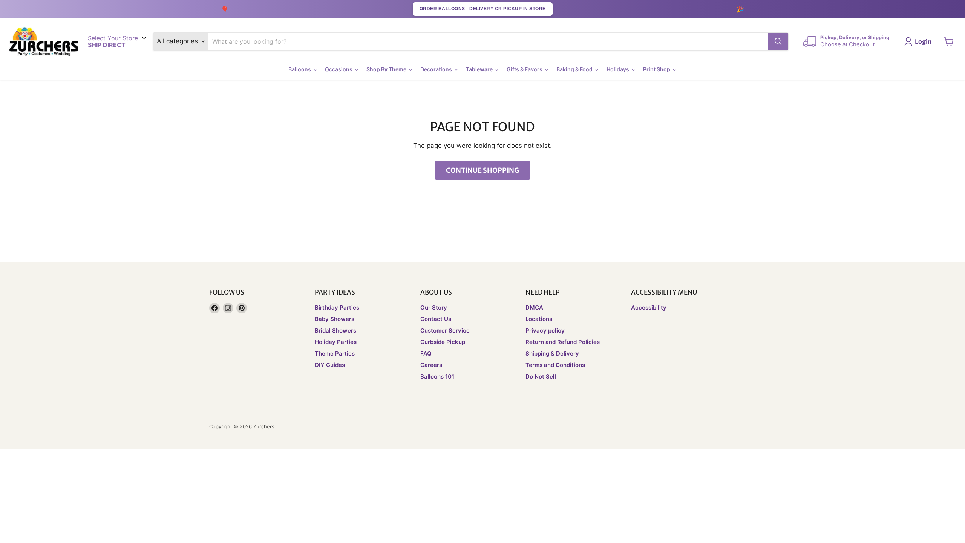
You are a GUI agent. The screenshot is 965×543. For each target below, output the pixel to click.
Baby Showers (334, 318)
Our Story (433, 307)
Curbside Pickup (442, 341)
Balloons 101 (437, 376)
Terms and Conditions (555, 364)
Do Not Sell (540, 376)
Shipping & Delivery (552, 353)
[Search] (778, 41)
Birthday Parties (337, 307)
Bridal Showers (335, 330)
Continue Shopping (482, 170)
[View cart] (948, 41)
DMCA (534, 307)
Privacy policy (545, 330)
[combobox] (488, 41)
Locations (538, 318)
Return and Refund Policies (562, 341)
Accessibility (648, 307)
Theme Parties (335, 353)
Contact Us (435, 318)
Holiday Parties (336, 341)
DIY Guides (330, 364)
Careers (431, 364)
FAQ (426, 353)
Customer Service (445, 330)
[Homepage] (43, 41)
